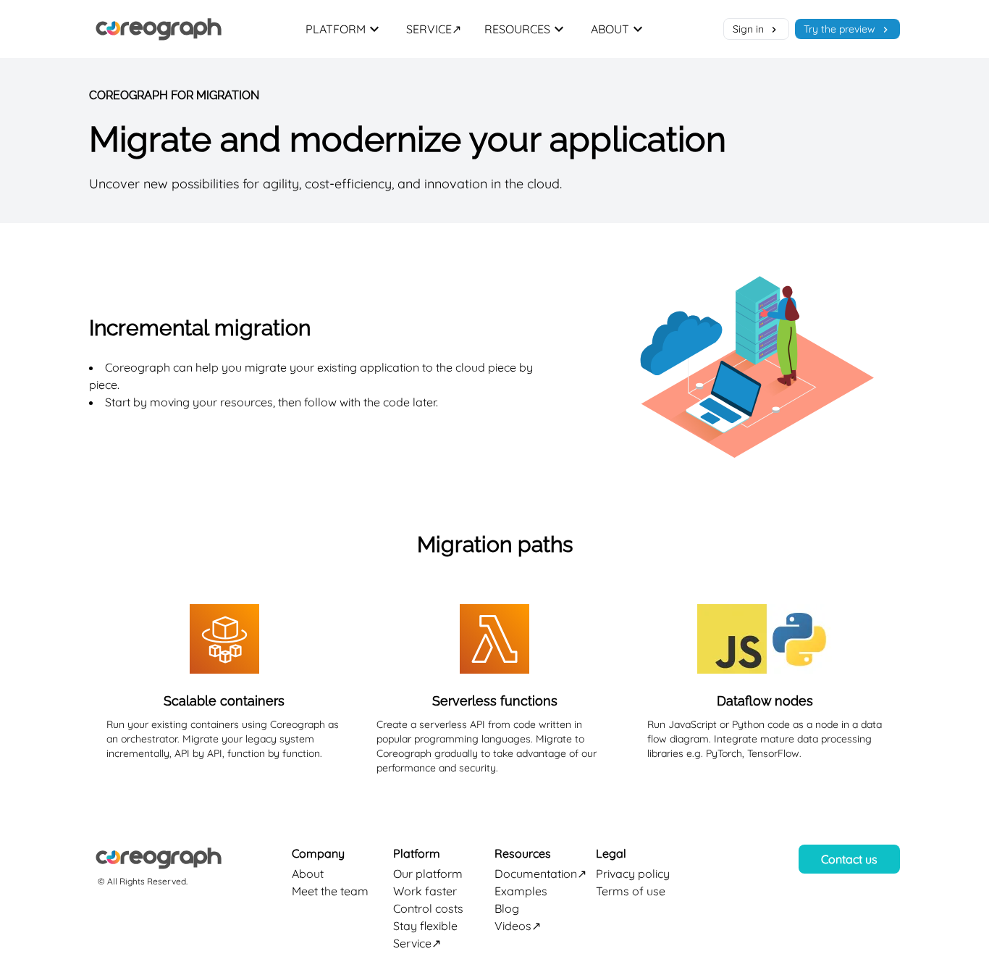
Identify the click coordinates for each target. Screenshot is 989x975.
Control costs (428, 908)
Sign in (750, 28)
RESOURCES (517, 29)
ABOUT (610, 29)
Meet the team (330, 891)
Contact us (849, 859)
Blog (506, 908)
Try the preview (841, 28)
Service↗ (417, 943)
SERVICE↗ (433, 29)
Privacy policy (633, 873)
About (308, 873)
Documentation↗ (540, 873)
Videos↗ (517, 925)
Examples (520, 891)
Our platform (428, 873)
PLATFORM (336, 29)
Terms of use (630, 891)
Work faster (425, 891)
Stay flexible (425, 925)
